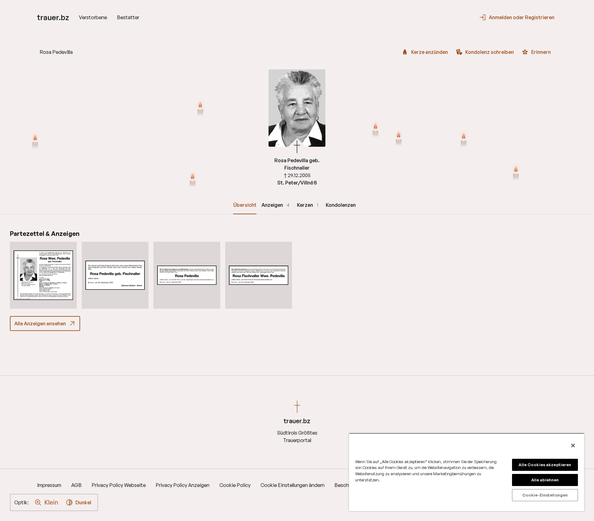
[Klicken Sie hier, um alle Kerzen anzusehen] (192, 179)
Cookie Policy (235, 485)
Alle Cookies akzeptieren (545, 464)
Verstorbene (93, 17)
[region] (466, 472)
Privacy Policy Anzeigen (182, 485)
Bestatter (128, 17)
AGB (76, 485)
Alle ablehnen (545, 479)
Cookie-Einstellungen (545, 495)
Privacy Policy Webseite (119, 485)
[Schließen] (573, 445)
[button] (43, 275)
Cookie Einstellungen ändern (292, 485)
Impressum (49, 485)
